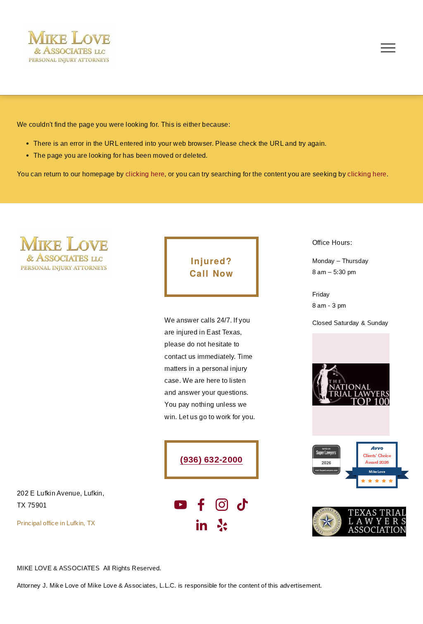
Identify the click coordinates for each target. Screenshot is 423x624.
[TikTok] (242, 504)
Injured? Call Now (211, 266)
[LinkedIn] (201, 525)
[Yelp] (221, 525)
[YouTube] (180, 504)
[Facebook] (201, 504)
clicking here (145, 174)
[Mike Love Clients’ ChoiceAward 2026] (377, 487)
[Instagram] (221, 504)
